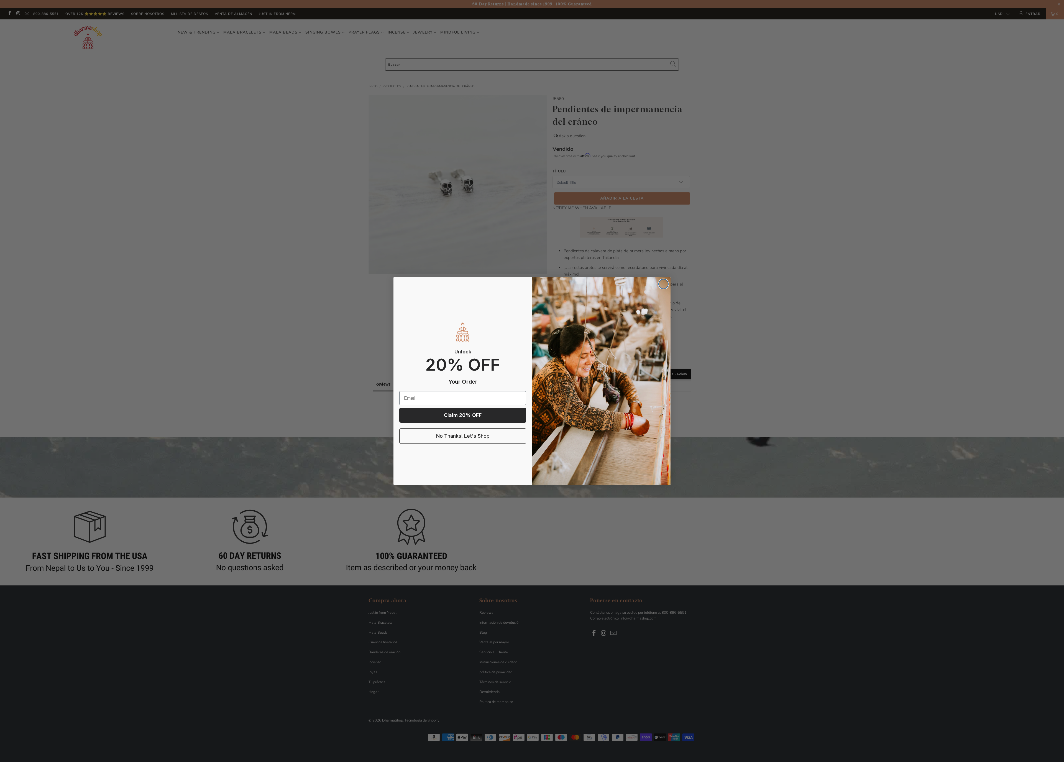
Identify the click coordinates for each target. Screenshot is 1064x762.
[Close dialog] (663, 284)
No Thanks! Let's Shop (463, 436)
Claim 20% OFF (463, 415)
